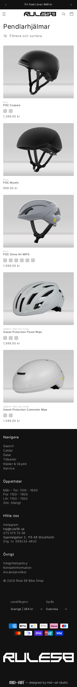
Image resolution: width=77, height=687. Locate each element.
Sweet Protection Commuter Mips (25, 409)
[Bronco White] (5, 338)
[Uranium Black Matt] (33, 260)
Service (9, 468)
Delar (7, 455)
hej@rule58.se (14, 529)
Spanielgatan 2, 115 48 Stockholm (28, 537)
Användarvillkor (15, 572)
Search (8, 446)
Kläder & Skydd (15, 464)
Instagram (10, 524)
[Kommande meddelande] (71, 4)
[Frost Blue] (16, 338)
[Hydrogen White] (11, 111)
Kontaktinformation (17, 567)
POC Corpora (12, 105)
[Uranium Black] (5, 111)
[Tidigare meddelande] (5, 4)
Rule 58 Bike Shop (29, 580)
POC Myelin (11, 182)
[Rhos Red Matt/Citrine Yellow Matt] (27, 260)
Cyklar (8, 450)
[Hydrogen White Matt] (22, 260)
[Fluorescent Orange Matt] (16, 260)
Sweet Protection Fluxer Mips (22, 332)
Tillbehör (9, 459)
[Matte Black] (11, 338)
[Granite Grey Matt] (5, 260)
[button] (4, 14)
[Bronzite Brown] (11, 260)
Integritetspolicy (15, 563)
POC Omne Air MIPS (16, 254)
